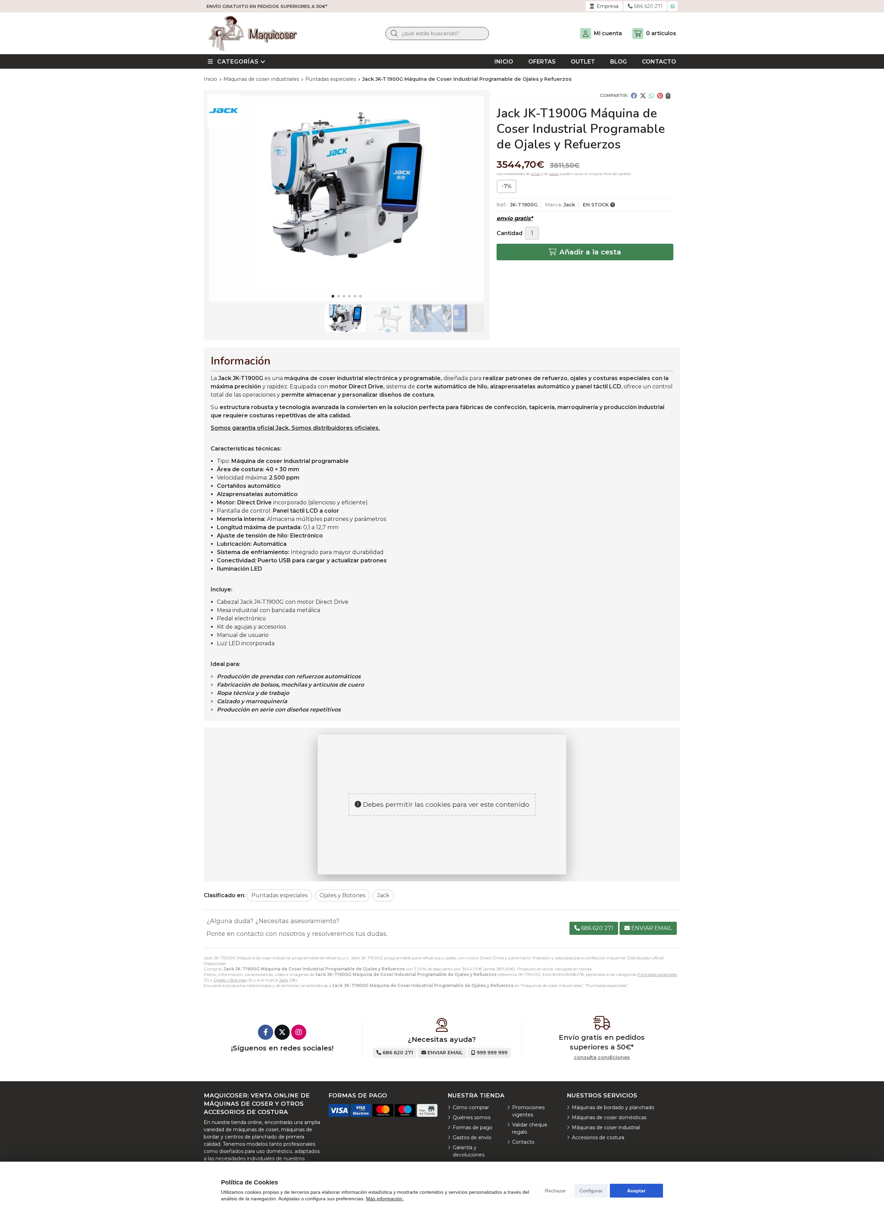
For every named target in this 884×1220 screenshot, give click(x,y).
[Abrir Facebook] (265, 1032)
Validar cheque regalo (529, 1128)
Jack (283, 979)
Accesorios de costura (598, 1137)
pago (553, 174)
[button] (333, 296)
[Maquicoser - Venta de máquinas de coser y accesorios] (253, 33)
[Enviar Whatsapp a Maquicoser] (673, 6)
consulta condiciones (602, 1058)
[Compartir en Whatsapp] (651, 95)
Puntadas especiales (657, 974)
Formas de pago (472, 1127)
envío (535, 174)
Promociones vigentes (528, 1111)
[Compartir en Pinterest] (660, 95)
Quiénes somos (471, 1117)
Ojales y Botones (229, 979)
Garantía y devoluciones (468, 1151)
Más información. (385, 1198)
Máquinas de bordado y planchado (613, 1107)
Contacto (523, 1142)
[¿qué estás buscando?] (437, 33)
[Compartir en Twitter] (643, 95)
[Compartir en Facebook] (634, 95)
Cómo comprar (471, 1107)
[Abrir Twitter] (282, 1032)
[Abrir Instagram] (299, 1032)
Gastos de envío (472, 1137)
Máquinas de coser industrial (606, 1127)
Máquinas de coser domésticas (609, 1117)
